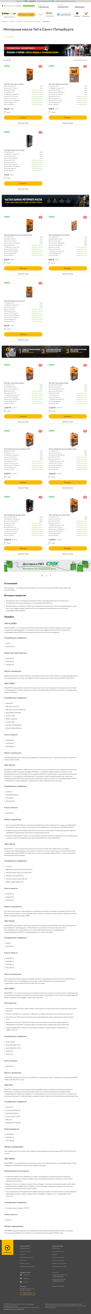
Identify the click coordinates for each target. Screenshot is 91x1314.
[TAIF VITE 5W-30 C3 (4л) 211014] (68, 505)
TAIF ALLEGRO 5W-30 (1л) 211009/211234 (18, 235)
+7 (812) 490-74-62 (43, 7)
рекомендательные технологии (14, 1309)
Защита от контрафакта (59, 1263)
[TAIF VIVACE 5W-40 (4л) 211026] (23, 505)
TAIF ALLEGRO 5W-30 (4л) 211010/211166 (62, 449)
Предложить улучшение (27, 1266)
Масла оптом (56, 1248)
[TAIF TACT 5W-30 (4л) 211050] (68, 373)
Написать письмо (25, 1251)
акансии (23, 1260)
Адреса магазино (58, 1286)
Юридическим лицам (26, 1257)
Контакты (23, 1254)
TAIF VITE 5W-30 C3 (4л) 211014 (59, 515)
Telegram (26, 1278)
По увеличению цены (79, 60)
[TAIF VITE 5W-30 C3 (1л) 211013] (23, 291)
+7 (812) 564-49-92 (63, 7)
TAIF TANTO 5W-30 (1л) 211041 (14, 150)
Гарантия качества (58, 1257)
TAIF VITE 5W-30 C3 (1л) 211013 (14, 301)
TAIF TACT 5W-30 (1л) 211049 (58, 84)
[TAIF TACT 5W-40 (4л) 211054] (23, 373)
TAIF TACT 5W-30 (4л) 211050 (58, 383)
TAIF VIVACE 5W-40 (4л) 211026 (14, 515)
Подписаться (27, 1294)
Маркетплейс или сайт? (59, 1266)
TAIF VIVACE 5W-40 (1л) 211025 (59, 235)
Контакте (26, 1275)
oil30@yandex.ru (80, 7)
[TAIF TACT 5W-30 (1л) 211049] (68, 74)
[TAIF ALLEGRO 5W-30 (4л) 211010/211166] (68, 439)
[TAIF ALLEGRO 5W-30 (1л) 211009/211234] (23, 225)
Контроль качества (58, 1260)
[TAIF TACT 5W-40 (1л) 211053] (23, 74)
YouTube (25, 1282)
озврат (54, 1254)
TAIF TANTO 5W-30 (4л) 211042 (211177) (17, 449)
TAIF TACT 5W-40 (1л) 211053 (13, 84)
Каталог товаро (28, 14)
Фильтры (6, 60)
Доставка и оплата (58, 1251)
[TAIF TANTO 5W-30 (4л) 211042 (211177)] (23, 439)
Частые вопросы (25, 1248)
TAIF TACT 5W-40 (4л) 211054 (14, 383)
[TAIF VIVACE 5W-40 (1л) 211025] (68, 225)
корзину (23, 117)
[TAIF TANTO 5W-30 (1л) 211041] (23, 140)
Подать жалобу (24, 1263)
